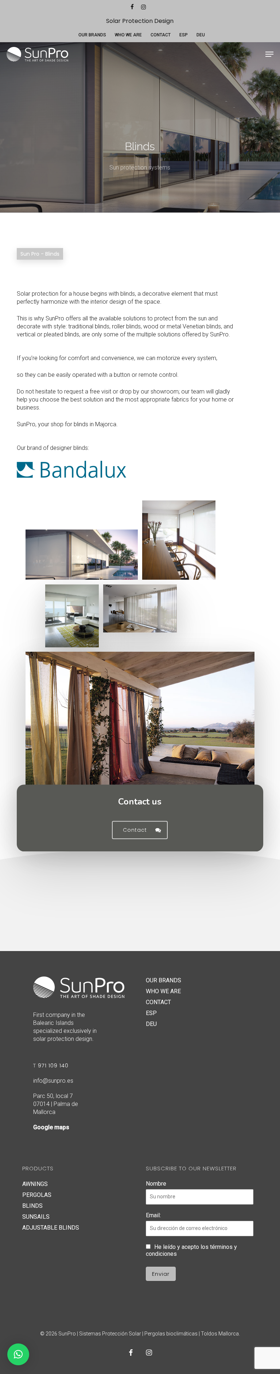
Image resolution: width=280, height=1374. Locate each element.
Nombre (156, 1183)
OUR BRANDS (163, 980)
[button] (269, 54)
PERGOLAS (36, 1194)
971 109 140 (53, 1065)
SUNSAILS (36, 1216)
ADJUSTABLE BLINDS (50, 1227)
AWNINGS (35, 1184)
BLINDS (32, 1205)
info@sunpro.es (53, 1080)
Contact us (140, 801)
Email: (153, 1215)
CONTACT (158, 1002)
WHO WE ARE (163, 991)
